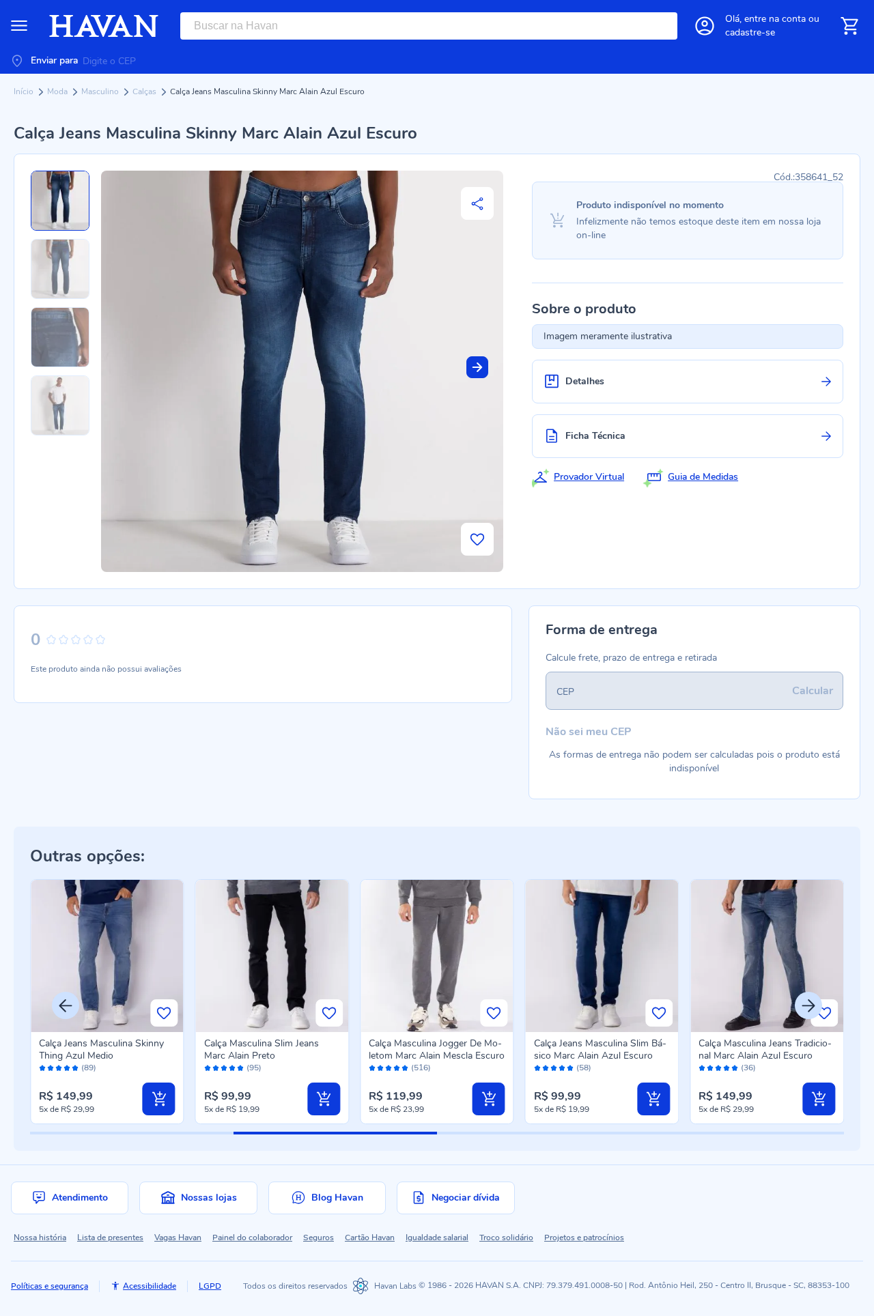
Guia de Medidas (703, 476)
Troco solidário (506, 1237)
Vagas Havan (177, 1237)
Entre (775, 18)
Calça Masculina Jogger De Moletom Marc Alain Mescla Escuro (437, 1049)
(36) (748, 1068)
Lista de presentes (110, 1237)
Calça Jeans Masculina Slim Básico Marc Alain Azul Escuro (600, 1049)
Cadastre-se (750, 32)
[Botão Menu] (19, 26)
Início (25, 91)
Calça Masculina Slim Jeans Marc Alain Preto (261, 1049)
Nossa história (40, 1237)
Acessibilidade (149, 1286)
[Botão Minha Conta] (705, 26)
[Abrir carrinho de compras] (849, 26)
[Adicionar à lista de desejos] (477, 539)
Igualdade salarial (437, 1237)
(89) (88, 1068)
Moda (58, 91)
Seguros (318, 1237)
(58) (583, 1068)
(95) (254, 1068)
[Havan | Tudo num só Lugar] (103, 26)
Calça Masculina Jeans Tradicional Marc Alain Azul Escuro (765, 1049)
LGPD (210, 1286)
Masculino (101, 91)
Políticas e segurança (49, 1286)
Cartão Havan (370, 1237)
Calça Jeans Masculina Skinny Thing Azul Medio (101, 1049)
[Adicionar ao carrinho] (159, 1099)
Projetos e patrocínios (584, 1237)
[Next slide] (477, 367)
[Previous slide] (65, 1005)
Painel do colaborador (252, 1237)
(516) (421, 1068)
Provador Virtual (589, 476)
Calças (145, 91)
